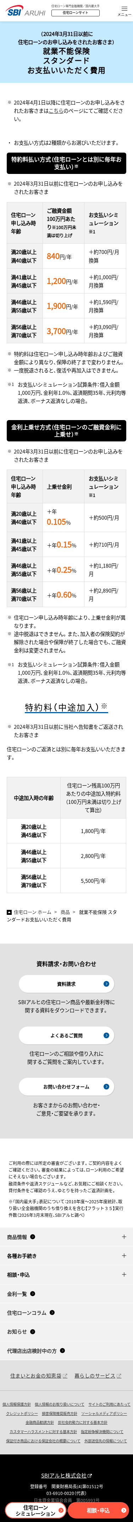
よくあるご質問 (66, 1035)
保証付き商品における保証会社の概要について (43, 1440)
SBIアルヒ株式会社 (64, 1475)
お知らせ (17, 1331)
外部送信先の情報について (105, 1440)
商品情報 (17, 1236)
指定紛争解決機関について (102, 1431)
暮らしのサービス (94, 1375)
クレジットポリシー (22, 1413)
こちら (56, 110)
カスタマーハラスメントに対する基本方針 (43, 1431)
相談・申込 (98, 1510)
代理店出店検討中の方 (32, 1350)
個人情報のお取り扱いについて (59, 1404)
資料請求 (66, 983)
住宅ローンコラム (26, 1312)
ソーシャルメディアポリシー (104, 1413)
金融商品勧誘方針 (40, 1422)
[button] (124, 12)
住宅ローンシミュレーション (35, 1510)
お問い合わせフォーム (66, 1086)
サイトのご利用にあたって (109, 1404)
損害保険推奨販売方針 (59, 1413)
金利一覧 (17, 1293)
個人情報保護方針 (16, 1404)
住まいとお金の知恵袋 (35, 1375)
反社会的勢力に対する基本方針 (82, 1422)
